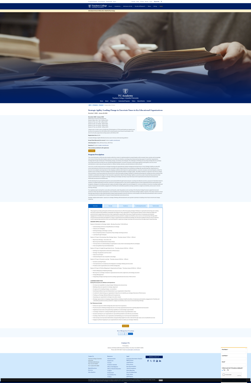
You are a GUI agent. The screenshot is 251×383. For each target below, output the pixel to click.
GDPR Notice (129, 376)
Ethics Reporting (130, 370)
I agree (160, 380)
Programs (101, 105)
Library (137, 1)
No (228, 370)
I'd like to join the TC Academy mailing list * (232, 368)
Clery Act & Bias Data (131, 372)
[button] (161, 1)
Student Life (110, 360)
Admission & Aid (127, 6)
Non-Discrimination (131, 366)
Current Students (101, 1)
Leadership (121, 333)
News (149, 6)
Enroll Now (91, 150)
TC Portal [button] (142, 1)
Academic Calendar (112, 364)
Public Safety (129, 374)
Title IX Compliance (131, 368)
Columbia (133, 1)
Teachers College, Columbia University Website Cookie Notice (128, 380)
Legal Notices (129, 362)
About (110, 6)
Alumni (114, 1)
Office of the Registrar (112, 366)
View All (130, 333)
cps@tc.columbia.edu (114, 140)
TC (90, 105)
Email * (223, 362)
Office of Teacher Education (114, 368)
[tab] (95, 206)
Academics (118, 6)
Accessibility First (111, 374)
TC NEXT (109, 370)
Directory (147, 1)
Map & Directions (92, 368)
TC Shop (109, 376)
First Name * (225, 349)
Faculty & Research (140, 6)
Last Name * (225, 355)
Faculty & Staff (109, 1)
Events (151, 1)
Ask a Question (91, 372)
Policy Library (129, 364)
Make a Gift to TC (155, 357)
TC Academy (95, 105)
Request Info (156, 1)
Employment (110, 372)
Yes (224, 370)
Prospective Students (92, 1)
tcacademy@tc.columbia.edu (133, 349)
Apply (161, 6)
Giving (155, 6)
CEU (126, 333)
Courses (109, 362)
